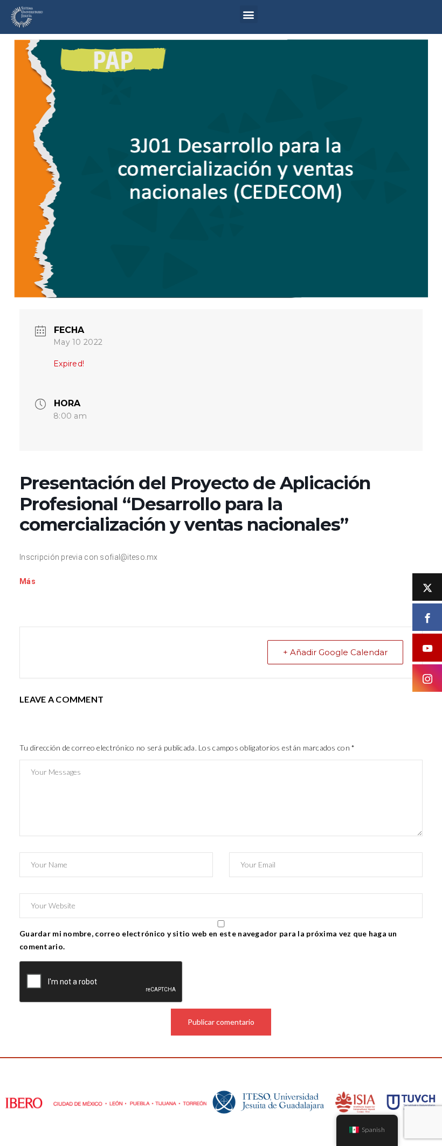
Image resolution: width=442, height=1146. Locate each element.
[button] (249, 14)
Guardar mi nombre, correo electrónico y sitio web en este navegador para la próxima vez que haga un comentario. (208, 940)
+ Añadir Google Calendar (335, 652)
